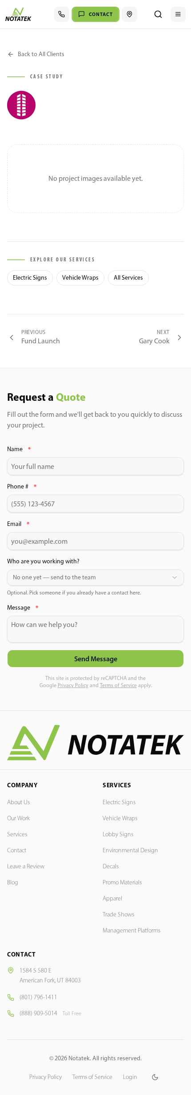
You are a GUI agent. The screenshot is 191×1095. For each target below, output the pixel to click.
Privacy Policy (73, 685)
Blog (12, 882)
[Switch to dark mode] (155, 1077)
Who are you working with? (43, 561)
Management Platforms (131, 930)
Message (22, 608)
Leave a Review (25, 866)
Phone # (21, 487)
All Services (128, 277)
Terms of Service (118, 685)
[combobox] (95, 578)
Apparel (112, 898)
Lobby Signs (118, 834)
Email (18, 524)
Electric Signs (30, 277)
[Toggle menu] (178, 14)
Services (17, 834)
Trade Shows (118, 914)
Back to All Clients (41, 54)
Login (130, 1077)
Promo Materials (122, 882)
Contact (16, 850)
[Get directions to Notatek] (129, 14)
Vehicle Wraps (80, 277)
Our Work (18, 818)
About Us (18, 802)
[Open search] (158, 14)
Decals (111, 866)
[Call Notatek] (61, 14)
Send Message (95, 658)
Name (19, 449)
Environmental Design (130, 850)
